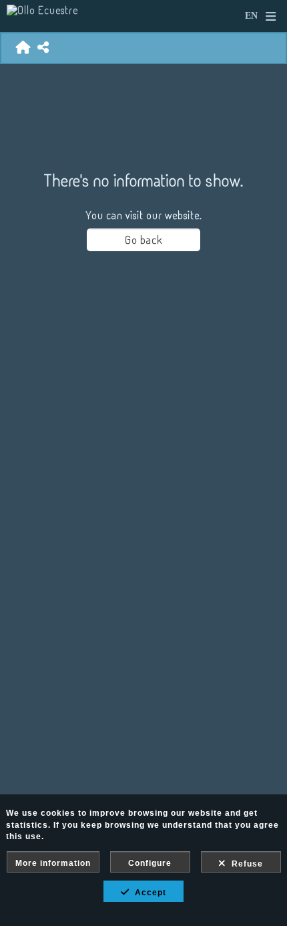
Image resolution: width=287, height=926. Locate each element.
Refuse (244, 864)
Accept (147, 892)
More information (53, 863)
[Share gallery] (43, 47)
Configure (150, 863)
